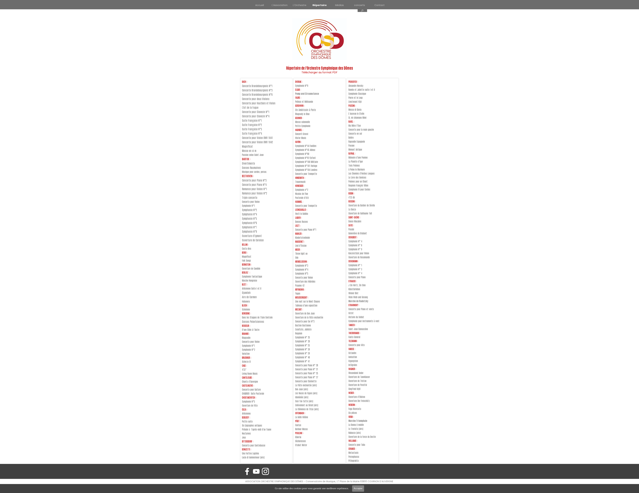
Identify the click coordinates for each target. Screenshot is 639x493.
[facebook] (247, 471)
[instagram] (265, 471)
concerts (359, 5)
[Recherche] (362, 10)
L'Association (280, 5)
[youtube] (256, 471)
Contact (379, 5)
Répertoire (320, 5)
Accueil (259, 5)
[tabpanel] (319, 69)
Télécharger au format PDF (319, 72)
